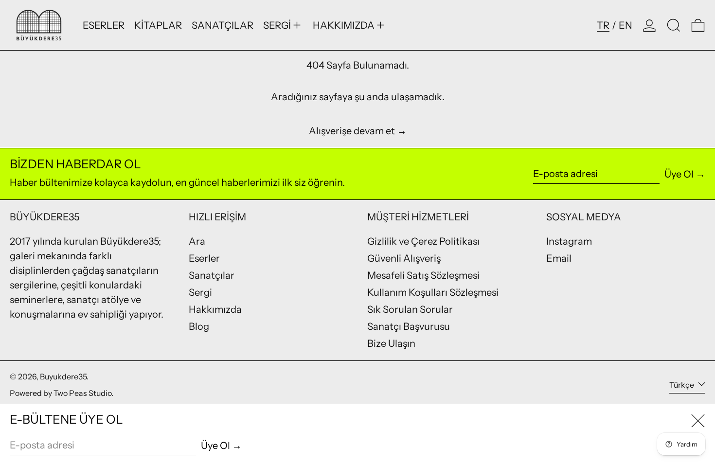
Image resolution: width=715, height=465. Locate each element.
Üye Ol (679, 174)
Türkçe (682, 385)
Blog (199, 326)
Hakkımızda (215, 309)
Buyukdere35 (63, 376)
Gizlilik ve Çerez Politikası (423, 241)
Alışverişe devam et (352, 131)
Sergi (200, 292)
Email (559, 258)
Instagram (569, 241)
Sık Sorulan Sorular (410, 309)
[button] (673, 25)
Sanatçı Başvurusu (408, 326)
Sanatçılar (211, 275)
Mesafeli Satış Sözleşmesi (423, 275)
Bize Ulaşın (391, 343)
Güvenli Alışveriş (404, 258)
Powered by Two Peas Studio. (61, 393)
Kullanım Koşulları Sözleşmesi (433, 292)
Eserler (204, 258)
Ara (197, 241)
